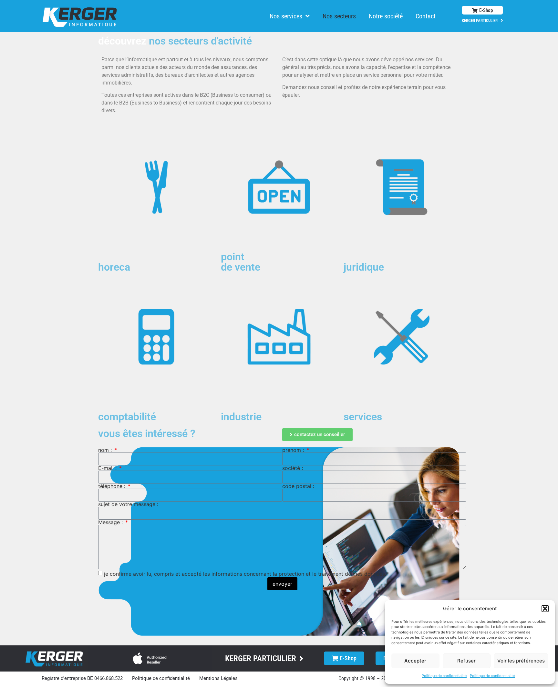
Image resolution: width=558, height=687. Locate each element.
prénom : (293, 450)
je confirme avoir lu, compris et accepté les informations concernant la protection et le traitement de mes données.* (246, 573)
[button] (545, 608)
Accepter (415, 661)
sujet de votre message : (128, 504)
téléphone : (112, 486)
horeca (114, 267)
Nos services (286, 16)
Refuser (466, 661)
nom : (105, 450)
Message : (111, 522)
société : (292, 468)
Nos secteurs (339, 16)
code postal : (298, 486)
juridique (364, 267)
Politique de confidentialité (444, 675)
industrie (241, 417)
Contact (426, 16)
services (363, 417)
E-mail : (108, 468)
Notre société (386, 16)
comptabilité (127, 417)
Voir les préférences (521, 661)
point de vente (240, 262)
